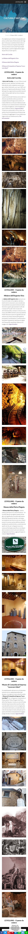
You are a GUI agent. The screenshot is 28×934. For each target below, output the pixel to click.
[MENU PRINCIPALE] (25, 2)
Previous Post (7, 930)
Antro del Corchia (7, 54)
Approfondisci (19, 108)
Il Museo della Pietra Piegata (10, 62)
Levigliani (19, 2)
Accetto (16, 930)
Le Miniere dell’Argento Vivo (10, 58)
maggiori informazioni (15, 928)
